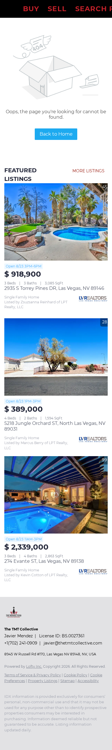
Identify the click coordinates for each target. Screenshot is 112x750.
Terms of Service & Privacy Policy (32, 675)
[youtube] (30, 738)
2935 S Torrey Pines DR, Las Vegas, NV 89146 (54, 288)
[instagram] (19, 738)
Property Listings (42, 681)
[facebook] (7, 738)
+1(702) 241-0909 (20, 643)
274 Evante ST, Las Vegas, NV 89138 (44, 561)
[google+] (42, 738)
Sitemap (67, 681)
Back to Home (56, 134)
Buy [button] (31, 9)
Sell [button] (57, 9)
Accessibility (88, 681)
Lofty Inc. (34, 666)
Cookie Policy (75, 675)
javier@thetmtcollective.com (73, 643)
